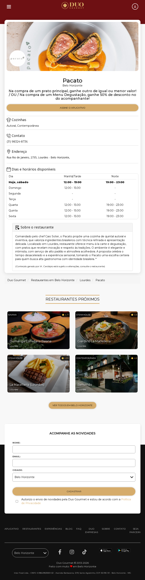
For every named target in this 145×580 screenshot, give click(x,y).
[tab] (72, 247)
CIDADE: (17, 470)
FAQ (78, 528)
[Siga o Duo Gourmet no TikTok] (84, 552)
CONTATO (120, 528)
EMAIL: (16, 456)
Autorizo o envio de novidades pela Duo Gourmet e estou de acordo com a (76, 501)
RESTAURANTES (31, 528)
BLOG (69, 528)
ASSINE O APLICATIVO (72, 107)
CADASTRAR (74, 491)
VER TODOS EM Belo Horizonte (72, 405)
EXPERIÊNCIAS (53, 528)
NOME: (16, 442)
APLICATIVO (12, 528)
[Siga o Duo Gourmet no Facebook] (59, 552)
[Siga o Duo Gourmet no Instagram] (72, 552)
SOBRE (106, 528)
